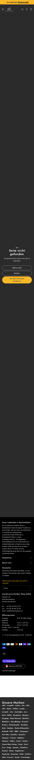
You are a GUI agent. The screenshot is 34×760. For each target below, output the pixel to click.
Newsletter (6, 568)
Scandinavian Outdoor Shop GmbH (16, 594)
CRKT (17, 731)
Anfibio (15, 709)
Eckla (22, 754)
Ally (3, 709)
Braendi (25, 722)
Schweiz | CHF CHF (15, 666)
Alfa (28, 705)
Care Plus (5, 735)
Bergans (25, 715)
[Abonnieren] (30, 588)
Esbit (4, 757)
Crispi (20, 744)
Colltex (12, 741)
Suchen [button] (17, 273)
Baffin (9, 715)
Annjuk (22, 709)
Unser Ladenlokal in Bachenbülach (16, 522)
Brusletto (24, 725)
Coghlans (20, 738)
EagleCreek (19, 751)
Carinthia (14, 735)
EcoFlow (28, 754)
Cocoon (13, 738)
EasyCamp (6, 754)
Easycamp (14, 754)
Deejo (9, 748)
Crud (26, 744)
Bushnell (5, 731)
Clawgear (5, 738)
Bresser (5, 725)
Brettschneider (14, 725)
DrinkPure (24, 748)
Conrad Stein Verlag (9, 744)
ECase (11, 751)
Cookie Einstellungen (9, 671)
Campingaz (24, 731)
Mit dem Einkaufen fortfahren (17, 280)
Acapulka (10, 705)
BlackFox (25, 718)
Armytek (5, 712)
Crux (4, 748)
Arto (11, 712)
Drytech (5, 751)
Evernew (10, 757)
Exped (17, 757)
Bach (4, 715)
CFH (11, 731)
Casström (22, 735)
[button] (3, 9)
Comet (18, 741)
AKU (4, 705)
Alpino (9, 709)
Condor (25, 741)
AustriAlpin (19, 712)
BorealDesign (16, 722)
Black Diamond (15, 718)
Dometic (16, 748)
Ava (25, 712)
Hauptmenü (7, 558)
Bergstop (5, 718)
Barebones (17, 715)
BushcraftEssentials (22, 728)
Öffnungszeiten (8, 615)
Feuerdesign (25, 757)
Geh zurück (16, 268)
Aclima (17, 705)
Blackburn (6, 722)
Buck (4, 728)
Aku (23, 705)
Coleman (5, 741)
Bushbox (10, 728)
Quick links (7, 563)
